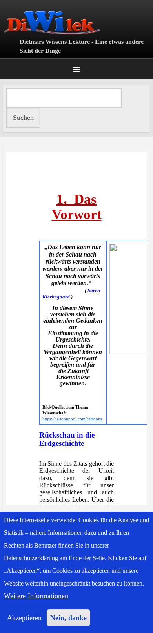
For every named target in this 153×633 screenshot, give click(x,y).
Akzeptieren (24, 618)
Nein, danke (68, 618)
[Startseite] (76, 22)
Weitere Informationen (36, 596)
